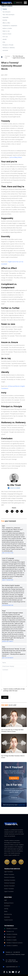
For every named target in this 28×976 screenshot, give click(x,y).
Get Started (14, 778)
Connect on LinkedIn (15, 488)
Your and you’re (6, 12)
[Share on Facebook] (12, 511)
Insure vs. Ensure (7, 34)
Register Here (21, 805)
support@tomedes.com (12, 966)
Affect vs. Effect (6, 23)
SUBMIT (5, 697)
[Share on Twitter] (7, 511)
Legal (5, 900)
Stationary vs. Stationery (9, 47)
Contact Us (14, 797)
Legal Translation (8, 871)
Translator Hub (7, 57)
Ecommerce (7, 905)
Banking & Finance (8, 903)
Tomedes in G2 (10, 931)
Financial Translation (9, 877)
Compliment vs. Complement (10, 25)
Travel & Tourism (8, 920)
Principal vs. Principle (8, 45)
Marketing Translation (9, 880)
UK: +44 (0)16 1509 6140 (12, 961)
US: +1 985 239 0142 (11, 960)
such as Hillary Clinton (15, 157)
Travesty (5, 9)
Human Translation (9, 888)
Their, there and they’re (8, 14)
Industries (8, 897)
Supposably (5, 17)
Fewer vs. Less (6, 31)
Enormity (5, 20)
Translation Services (12, 869)
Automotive (7, 917)
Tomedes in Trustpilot (11, 928)
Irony (4, 42)
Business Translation (9, 885)
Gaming (6, 908)
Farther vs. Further (7, 28)
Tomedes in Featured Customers (14, 942)
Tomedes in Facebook (11, 934)
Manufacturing (8, 914)
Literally (4, 39)
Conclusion (5, 50)
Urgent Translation (9, 891)
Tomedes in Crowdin (11, 940)
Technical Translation (9, 883)
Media (5, 911)
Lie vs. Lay (5, 36)
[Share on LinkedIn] (17, 511)
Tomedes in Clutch (11, 937)
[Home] (1, 57)
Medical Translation (9, 874)
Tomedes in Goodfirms (12, 945)
